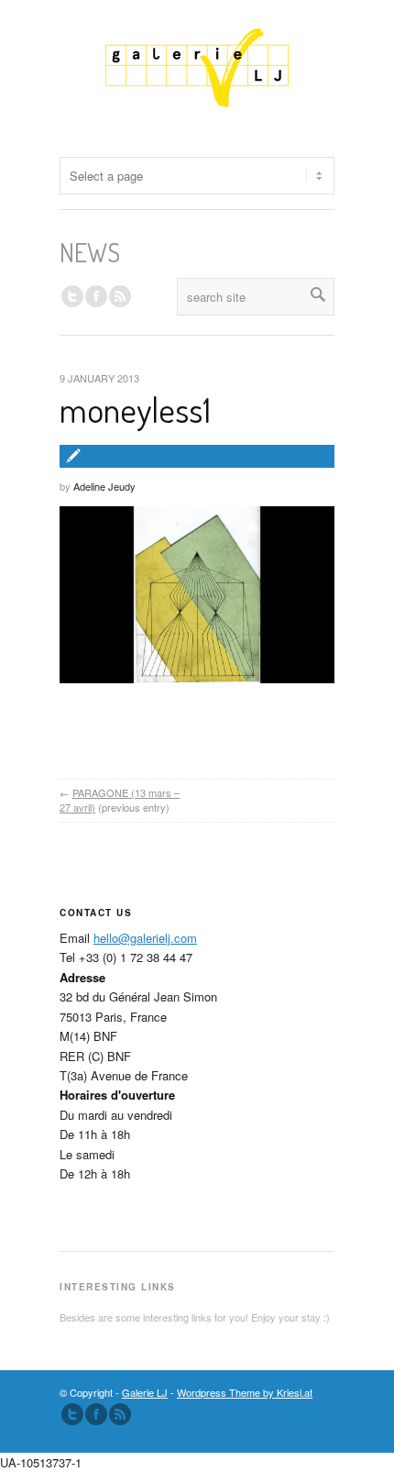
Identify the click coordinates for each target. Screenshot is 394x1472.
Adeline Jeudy (104, 486)
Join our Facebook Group (96, 296)
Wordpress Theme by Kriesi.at (244, 1392)
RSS (120, 296)
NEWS (90, 252)
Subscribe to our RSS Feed (120, 1414)
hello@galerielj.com (145, 937)
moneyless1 (135, 409)
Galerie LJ (145, 1392)
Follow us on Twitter (72, 296)
